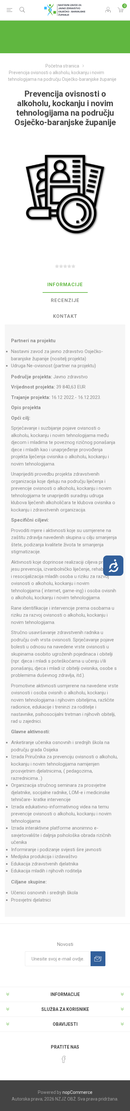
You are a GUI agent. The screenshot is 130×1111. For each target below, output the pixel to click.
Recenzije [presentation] (65, 300)
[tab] (65, 285)
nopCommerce (77, 1092)
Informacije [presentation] (65, 284)
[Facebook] (64, 1059)
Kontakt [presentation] (65, 316)
